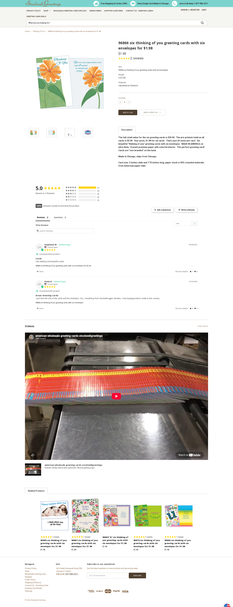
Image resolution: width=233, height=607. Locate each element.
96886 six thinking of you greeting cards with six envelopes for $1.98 (178, 543)
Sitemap (28, 591)
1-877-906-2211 (201, 3)
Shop (46, 11)
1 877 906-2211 (71, 574)
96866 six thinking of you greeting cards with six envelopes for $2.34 (63, 265)
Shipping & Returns (113, 11)
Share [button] (41, 271)
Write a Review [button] (188, 210)
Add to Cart (54, 518)
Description (126, 130)
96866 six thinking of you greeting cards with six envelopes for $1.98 (74, 31)
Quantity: (122, 98)
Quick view (54, 513)
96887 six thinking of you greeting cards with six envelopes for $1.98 (84, 543)
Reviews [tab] (41, 217)
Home (27, 31)
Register (194, 10)
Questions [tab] (58, 217)
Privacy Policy (33, 11)
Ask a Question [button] (164, 210)
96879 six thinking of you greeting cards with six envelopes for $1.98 (146, 543)
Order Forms (95, 11)
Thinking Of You (39, 31)
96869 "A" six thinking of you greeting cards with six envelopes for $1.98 (115, 540)
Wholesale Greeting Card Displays (70, 11)
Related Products (36, 491)
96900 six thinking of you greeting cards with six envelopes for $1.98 (53, 543)
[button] (191, 271)
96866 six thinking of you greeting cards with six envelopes (59, 302)
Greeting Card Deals (36, 16)
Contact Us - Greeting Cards (139, 11)
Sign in (184, 10)
